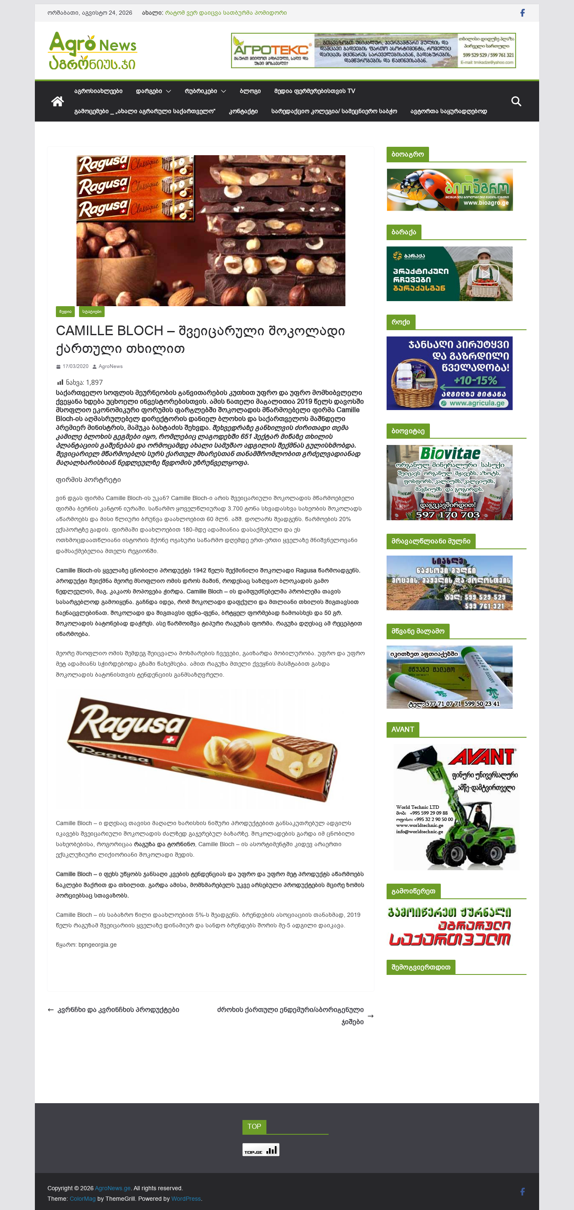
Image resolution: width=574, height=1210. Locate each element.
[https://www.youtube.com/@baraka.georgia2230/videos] (450, 252)
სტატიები (91, 311)
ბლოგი (250, 91)
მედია (65, 311)
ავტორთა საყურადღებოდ (449, 111)
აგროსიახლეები (98, 91)
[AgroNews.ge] (57, 101)
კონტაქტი (243, 111)
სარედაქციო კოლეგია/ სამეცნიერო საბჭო (334, 111)
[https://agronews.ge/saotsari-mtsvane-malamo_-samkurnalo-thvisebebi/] (450, 651)
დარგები (149, 91)
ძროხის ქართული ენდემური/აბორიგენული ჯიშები (290, 1016)
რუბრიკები (201, 91)
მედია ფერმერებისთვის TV (314, 91)
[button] (166, 91)
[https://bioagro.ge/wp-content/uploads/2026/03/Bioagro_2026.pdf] (450, 174)
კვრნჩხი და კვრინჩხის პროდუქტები (118, 1009)
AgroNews (111, 366)
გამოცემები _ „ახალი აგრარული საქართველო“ (145, 111)
